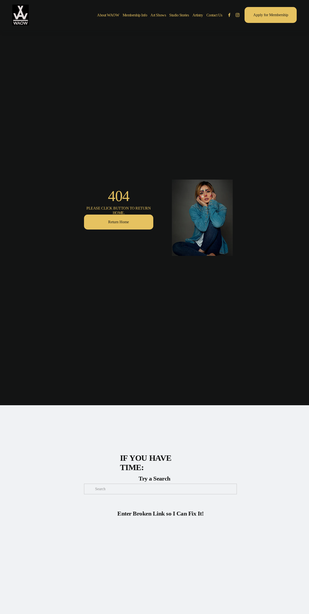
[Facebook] (229, 15)
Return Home (118, 222)
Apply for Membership (270, 15)
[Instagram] (237, 15)
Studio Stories (179, 15)
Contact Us (214, 15)
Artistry (197, 15)
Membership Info (135, 15)
